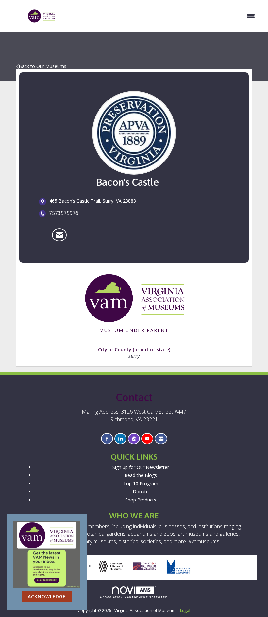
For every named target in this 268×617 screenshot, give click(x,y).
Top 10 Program (140, 483)
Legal (185, 610)
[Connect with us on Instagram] (134, 438)
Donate (141, 491)
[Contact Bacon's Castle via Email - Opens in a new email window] (59, 234)
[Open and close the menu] (158, 16)
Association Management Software (134, 597)
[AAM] (113, 566)
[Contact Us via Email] (161, 438)
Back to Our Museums (42, 66)
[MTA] (180, 566)
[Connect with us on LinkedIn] (120, 438)
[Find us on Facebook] (107, 438)
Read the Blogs (141, 475)
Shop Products (140, 500)
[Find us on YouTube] (147, 438)
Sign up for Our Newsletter (140, 467)
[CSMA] (147, 566)
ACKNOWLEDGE (47, 597)
